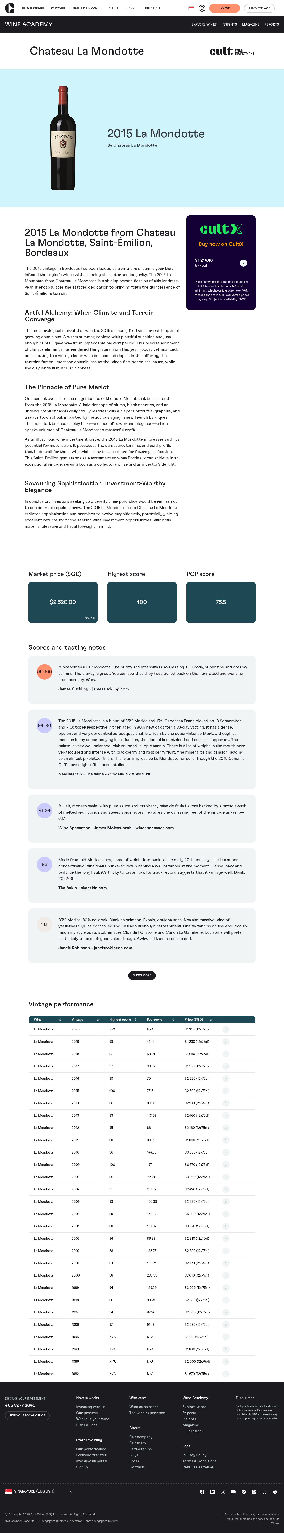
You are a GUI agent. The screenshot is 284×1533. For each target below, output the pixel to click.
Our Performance (87, 8)
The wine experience (147, 1413)
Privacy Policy (194, 1455)
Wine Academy (195, 1398)
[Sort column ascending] (60, 1019)
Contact (136, 1467)
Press (134, 1461)
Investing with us (91, 1407)
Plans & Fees (87, 1425)
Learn (130, 8)
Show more (142, 975)
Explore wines (195, 1407)
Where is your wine (92, 1419)
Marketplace (259, 8)
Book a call (151, 8)
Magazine (250, 24)
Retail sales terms (198, 1467)
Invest (225, 8)
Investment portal (91, 1461)
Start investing (89, 1440)
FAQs (133, 1455)
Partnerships (140, 1449)
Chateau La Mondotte (87, 51)
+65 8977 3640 (20, 1405)
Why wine (58, 8)
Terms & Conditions (199, 1461)
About (113, 8)
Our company (140, 1437)
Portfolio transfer (91, 1455)
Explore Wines (204, 24)
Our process (87, 1413)
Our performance (91, 1449)
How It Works (33, 8)
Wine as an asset (143, 1407)
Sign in (82, 1467)
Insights (229, 24)
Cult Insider (193, 1431)
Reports (271, 24)
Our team (137, 1443)
